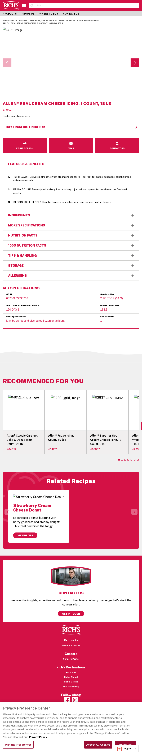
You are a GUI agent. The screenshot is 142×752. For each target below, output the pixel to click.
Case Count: (107, 316)
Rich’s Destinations (71, 667)
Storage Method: (16, 316)
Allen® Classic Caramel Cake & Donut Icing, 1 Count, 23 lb (22, 440)
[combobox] (127, 748)
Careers (71, 654)
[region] (71, 727)
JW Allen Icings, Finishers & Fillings (43, 20)
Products (10, 13)
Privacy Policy (38, 737)
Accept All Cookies (98, 744)
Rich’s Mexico (71, 682)
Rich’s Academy (71, 686)
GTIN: (9, 294)
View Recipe (25, 535)
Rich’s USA (71, 672)
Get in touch (71, 613)
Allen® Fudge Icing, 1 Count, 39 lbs (62, 437)
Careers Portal (71, 659)
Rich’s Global (71, 677)
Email (71, 141)
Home (6, 20)
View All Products (71, 645)
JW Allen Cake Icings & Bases (82, 20)
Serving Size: (107, 294)
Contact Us (71, 13)
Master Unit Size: (110, 305)
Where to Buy (48, 13)
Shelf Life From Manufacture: (23, 305)
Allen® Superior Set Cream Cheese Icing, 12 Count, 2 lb (105, 440)
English (127, 748)
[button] (135, 62)
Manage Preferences (18, 744)
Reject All (125, 744)
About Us (28, 13)
